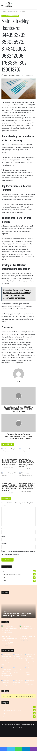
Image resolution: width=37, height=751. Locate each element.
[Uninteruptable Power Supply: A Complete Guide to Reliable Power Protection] (6, 673)
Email (3, 536)
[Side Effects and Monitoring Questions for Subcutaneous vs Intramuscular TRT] (9, 629)
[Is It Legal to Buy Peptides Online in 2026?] (28, 629)
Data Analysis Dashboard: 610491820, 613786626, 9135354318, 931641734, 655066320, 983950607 (27, 486)
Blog (4, 577)
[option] (20, 607)
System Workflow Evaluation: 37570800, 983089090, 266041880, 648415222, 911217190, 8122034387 (27, 463)
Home (4, 11)
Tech (4, 580)
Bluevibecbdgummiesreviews (16, 11)
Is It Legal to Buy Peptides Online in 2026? (28, 637)
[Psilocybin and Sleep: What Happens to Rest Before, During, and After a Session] (30, 660)
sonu (5, 75)
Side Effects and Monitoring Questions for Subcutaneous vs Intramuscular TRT (9, 639)
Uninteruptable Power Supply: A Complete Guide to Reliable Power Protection (19, 614)
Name (3, 529)
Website (4, 543)
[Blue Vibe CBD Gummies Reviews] (9, 5)
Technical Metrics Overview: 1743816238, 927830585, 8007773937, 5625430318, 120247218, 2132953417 (9, 487)
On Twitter (5, 691)
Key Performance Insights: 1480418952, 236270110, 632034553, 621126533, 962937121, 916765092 (9, 462)
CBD (4, 571)
